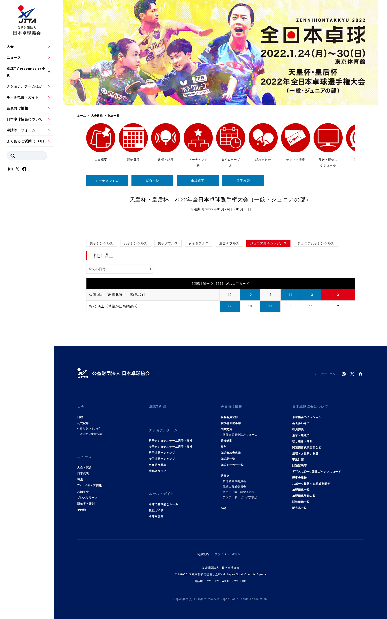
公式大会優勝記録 (91, 434)
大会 (10, 47)
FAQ (223, 508)
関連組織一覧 (301, 501)
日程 (80, 417)
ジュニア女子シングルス (315, 243)
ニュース (14, 58)
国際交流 (226, 429)
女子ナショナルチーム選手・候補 (171, 446)
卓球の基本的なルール (163, 504)
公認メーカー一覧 (232, 464)
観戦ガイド (156, 510)
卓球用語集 (156, 516)
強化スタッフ (157, 470)
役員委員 (298, 429)
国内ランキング (90, 428)
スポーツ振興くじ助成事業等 (311, 483)
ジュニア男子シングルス (268, 243)
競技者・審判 (86, 503)
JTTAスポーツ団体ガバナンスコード (316, 471)
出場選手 (197, 181)
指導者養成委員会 (234, 481)
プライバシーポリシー (229, 554)
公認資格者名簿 (231, 452)
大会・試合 (84, 467)
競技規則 (226, 440)
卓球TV (26, 72)
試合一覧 (152, 181)
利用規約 (203, 554)
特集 (80, 479)
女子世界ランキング (162, 458)
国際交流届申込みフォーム (240, 434)
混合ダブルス (229, 243)
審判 (223, 446)
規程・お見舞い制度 (305, 453)
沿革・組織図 (301, 435)
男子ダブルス (168, 243)
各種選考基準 (157, 464)
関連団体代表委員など (306, 447)
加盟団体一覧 (301, 489)
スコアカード (239, 283)
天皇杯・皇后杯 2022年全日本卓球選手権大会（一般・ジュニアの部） (220, 199)
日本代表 (83, 473)
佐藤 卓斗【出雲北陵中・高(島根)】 (118, 295)
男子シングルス (101, 243)
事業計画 (298, 459)
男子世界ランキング (162, 452)
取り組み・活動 (302, 441)
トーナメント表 (107, 181)
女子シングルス (135, 243)
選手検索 (243, 181)
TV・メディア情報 (89, 485)
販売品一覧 (299, 507)
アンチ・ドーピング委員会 (240, 497)
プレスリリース (87, 497)
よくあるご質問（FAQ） (26, 141)
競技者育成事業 (231, 423)
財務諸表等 (299, 465)
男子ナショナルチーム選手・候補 (171, 440)
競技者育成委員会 (234, 486)
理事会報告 (299, 477)
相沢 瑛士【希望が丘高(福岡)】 (114, 306)
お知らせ (83, 491)
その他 (81, 509)
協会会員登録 (229, 417)
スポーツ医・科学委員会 (239, 492)
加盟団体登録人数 (304, 495)
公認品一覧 (228, 458)
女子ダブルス (199, 243)
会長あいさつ (301, 423)
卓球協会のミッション (306, 417)
